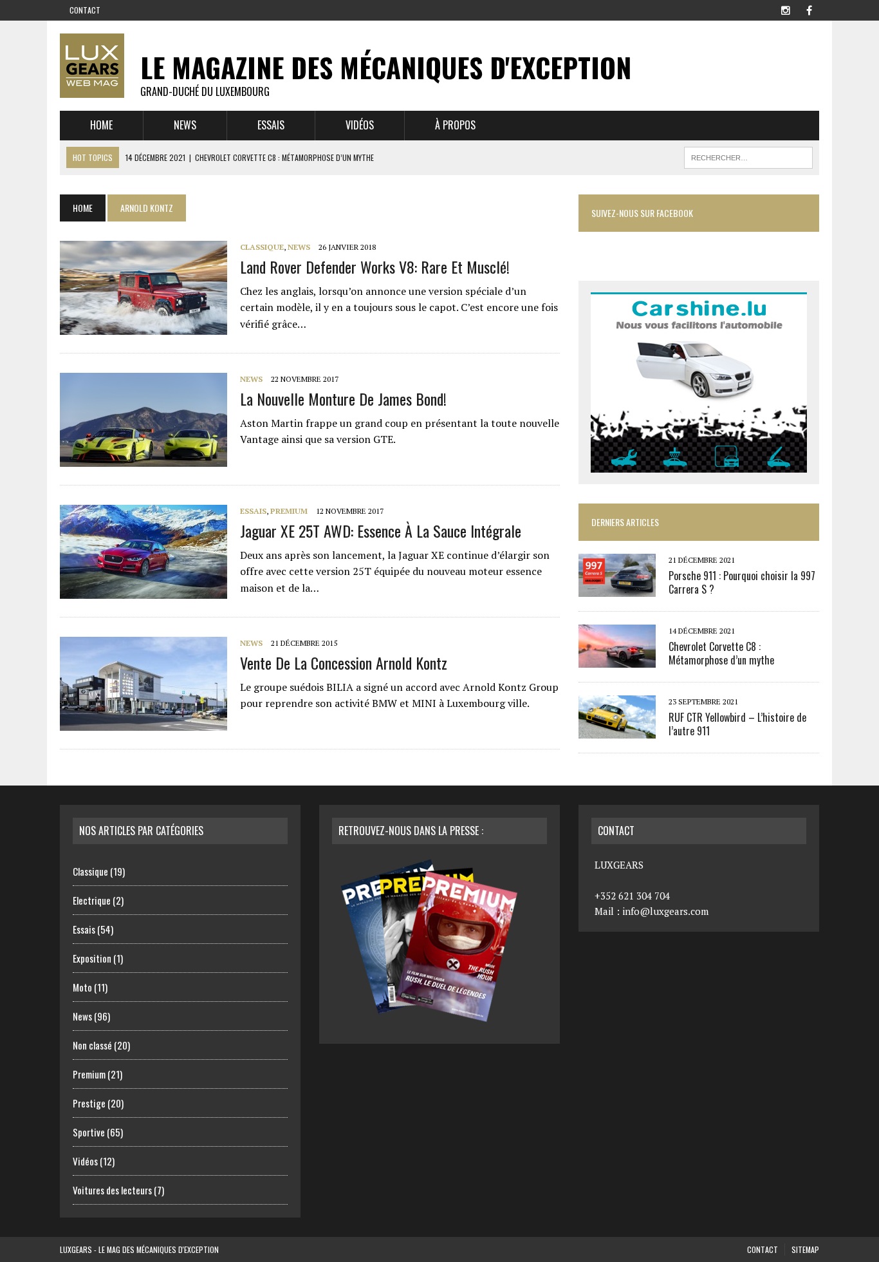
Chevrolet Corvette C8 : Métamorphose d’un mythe (721, 653)
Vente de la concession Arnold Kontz (343, 662)
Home (101, 125)
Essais (270, 125)
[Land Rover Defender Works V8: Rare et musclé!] (143, 326)
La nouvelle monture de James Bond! (343, 398)
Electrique (92, 900)
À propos (455, 125)
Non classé (92, 1045)
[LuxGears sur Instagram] (785, 9)
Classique (262, 247)
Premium (289, 511)
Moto (82, 987)
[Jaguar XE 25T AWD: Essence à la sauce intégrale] (143, 590)
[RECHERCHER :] (748, 156)
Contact (84, 10)
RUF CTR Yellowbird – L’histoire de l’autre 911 (737, 724)
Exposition (92, 958)
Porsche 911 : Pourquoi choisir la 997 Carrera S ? (742, 582)
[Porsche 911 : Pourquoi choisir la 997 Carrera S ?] (617, 588)
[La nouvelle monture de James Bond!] (143, 458)
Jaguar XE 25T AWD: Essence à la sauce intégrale (380, 530)
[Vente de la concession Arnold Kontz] (143, 722)
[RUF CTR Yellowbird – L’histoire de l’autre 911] (617, 729)
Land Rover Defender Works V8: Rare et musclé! (375, 266)
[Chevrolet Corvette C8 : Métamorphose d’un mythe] (617, 659)
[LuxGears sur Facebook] (809, 9)
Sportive (89, 1132)
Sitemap (805, 1249)
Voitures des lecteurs (112, 1190)
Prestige (89, 1103)
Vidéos (360, 125)
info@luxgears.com (665, 911)
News (185, 125)
